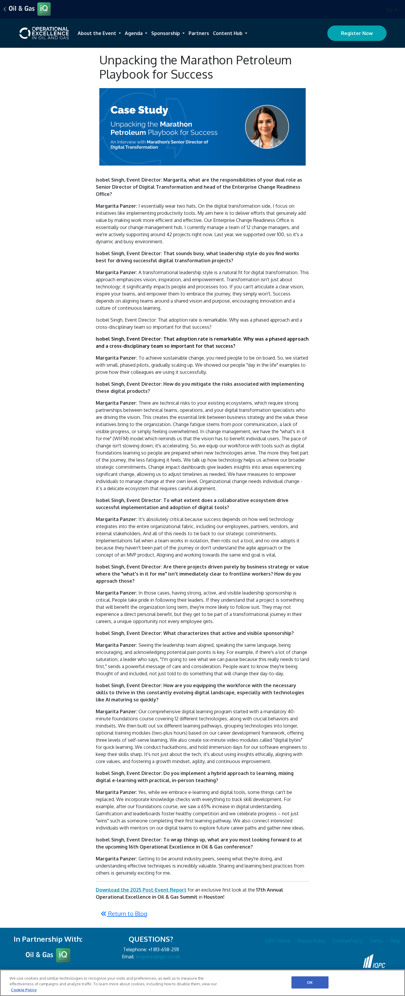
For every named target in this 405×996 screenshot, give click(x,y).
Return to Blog (127, 913)
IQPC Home (277, 941)
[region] (202, 983)
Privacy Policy (311, 941)
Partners (199, 33)
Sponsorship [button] (166, 33)
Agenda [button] (134, 33)
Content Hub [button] (228, 33)
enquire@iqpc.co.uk (157, 957)
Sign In (391, 9)
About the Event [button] (97, 33)
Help (395, 941)
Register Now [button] (357, 33)
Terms (376, 941)
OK (310, 982)
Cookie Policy (347, 941)
